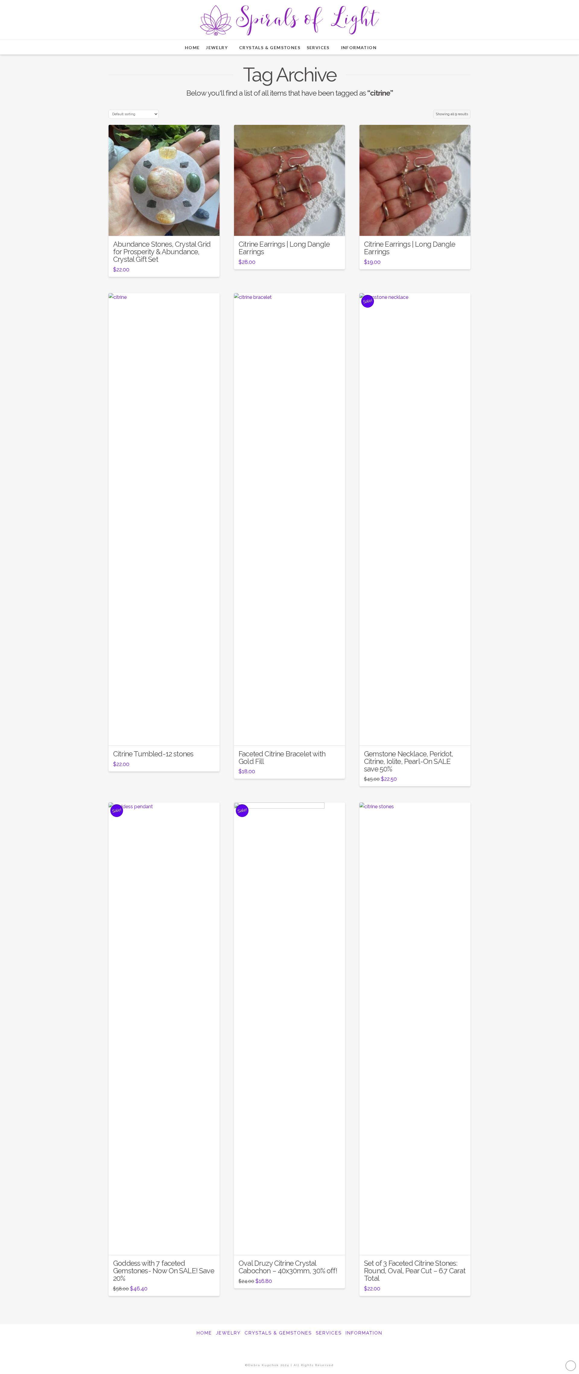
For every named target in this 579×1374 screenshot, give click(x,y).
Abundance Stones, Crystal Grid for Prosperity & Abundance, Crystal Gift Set (161, 252)
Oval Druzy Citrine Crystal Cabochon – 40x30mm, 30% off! (288, 1267)
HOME (204, 1333)
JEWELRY (228, 1333)
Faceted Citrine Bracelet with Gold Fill (282, 758)
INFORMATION (364, 1333)
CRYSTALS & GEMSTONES (278, 1333)
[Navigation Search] (391, 47)
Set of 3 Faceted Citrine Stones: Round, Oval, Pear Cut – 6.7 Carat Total (415, 1271)
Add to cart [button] (165, 226)
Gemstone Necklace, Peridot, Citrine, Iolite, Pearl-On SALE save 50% (408, 761)
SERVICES (329, 1333)
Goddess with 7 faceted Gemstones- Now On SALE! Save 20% (163, 1271)
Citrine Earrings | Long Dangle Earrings (284, 248)
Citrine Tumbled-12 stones (153, 754)
